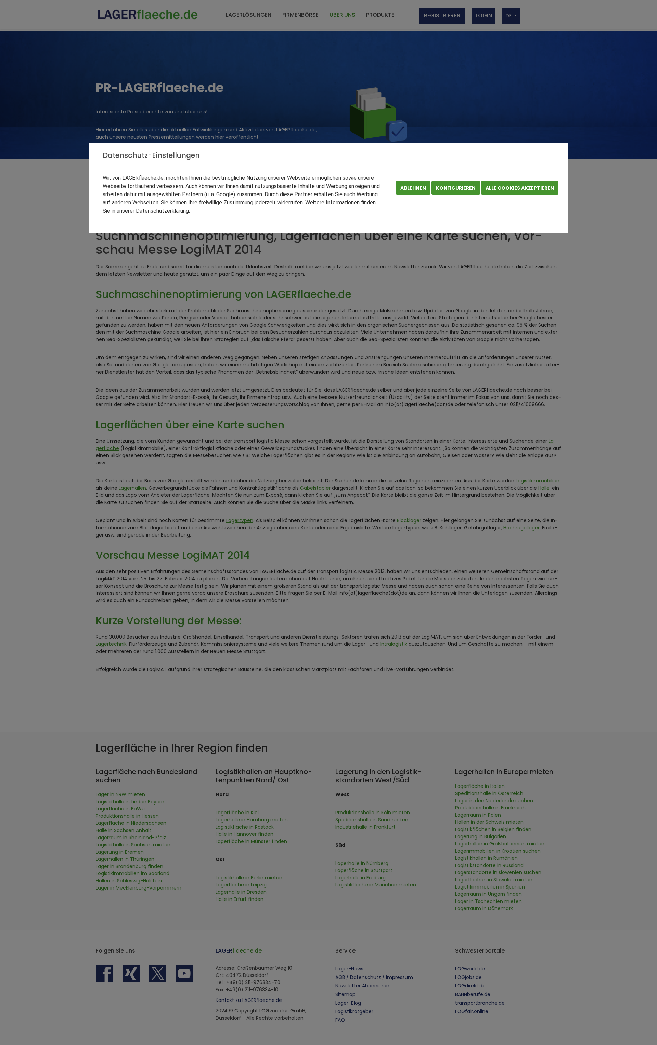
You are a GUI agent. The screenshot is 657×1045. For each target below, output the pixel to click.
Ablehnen (413, 188)
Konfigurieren (456, 188)
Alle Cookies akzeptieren (520, 188)
